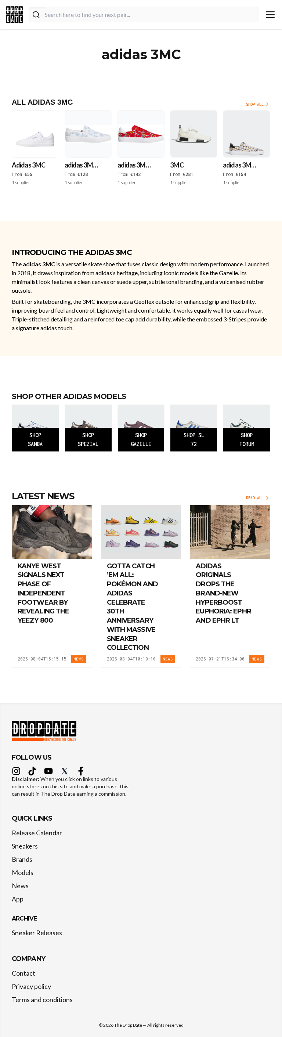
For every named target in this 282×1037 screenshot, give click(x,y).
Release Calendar (37, 833)
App (18, 899)
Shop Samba (35, 439)
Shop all (255, 104)
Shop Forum (246, 439)
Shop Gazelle (141, 439)
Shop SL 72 (194, 439)
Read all (255, 498)
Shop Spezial (88, 439)
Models (22, 872)
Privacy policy (31, 986)
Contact (23, 973)
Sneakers (25, 846)
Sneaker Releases (37, 933)
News (20, 886)
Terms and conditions (42, 999)
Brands (22, 859)
